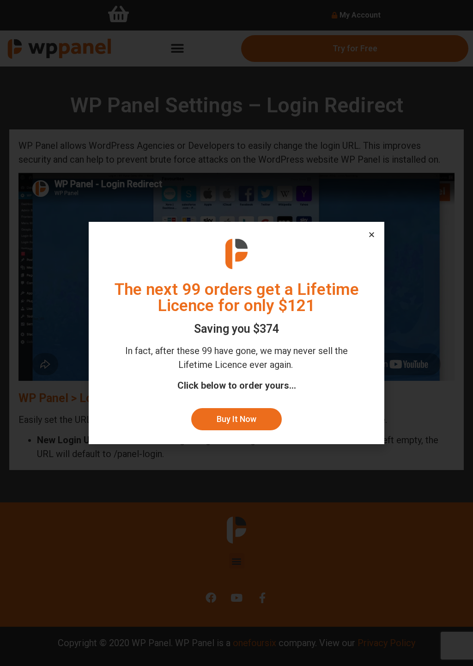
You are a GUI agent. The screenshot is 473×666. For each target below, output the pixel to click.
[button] (236, 419)
